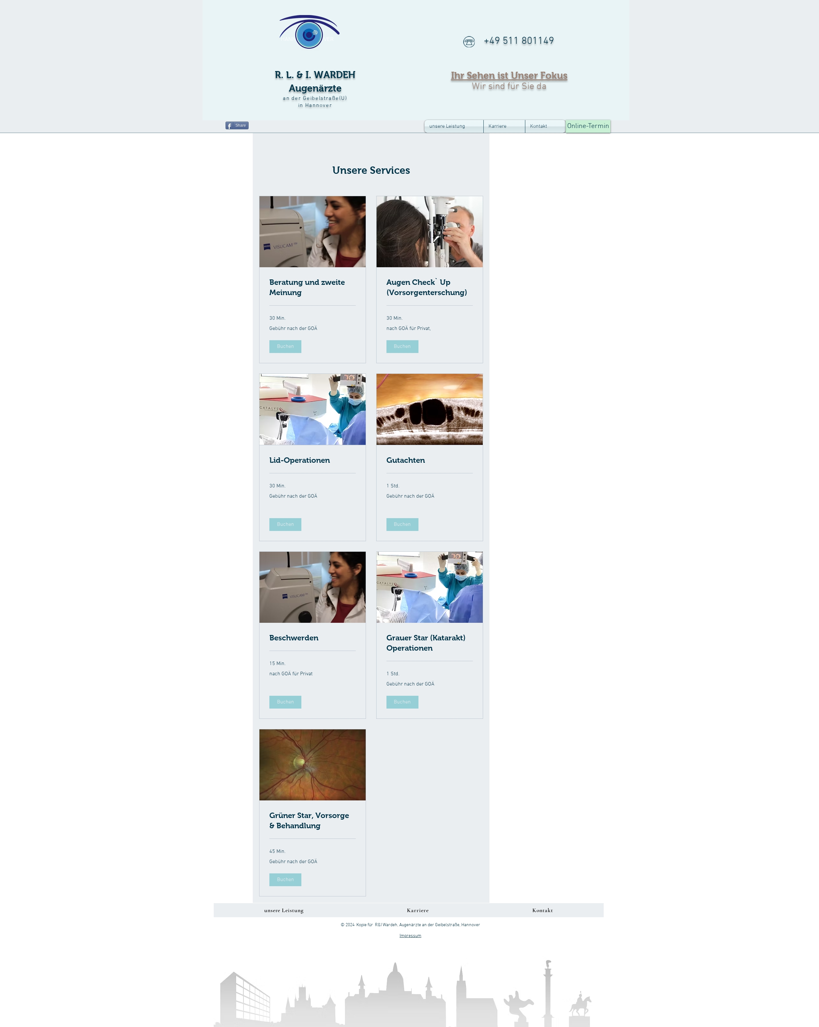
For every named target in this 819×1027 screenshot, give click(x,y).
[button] (285, 346)
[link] (312, 287)
